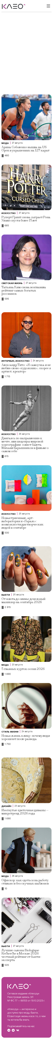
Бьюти (5, 595)
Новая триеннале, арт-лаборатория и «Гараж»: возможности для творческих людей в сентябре (22, 523)
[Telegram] (8, 1030)
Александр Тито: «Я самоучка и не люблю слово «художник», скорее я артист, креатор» (26, 368)
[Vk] (17, 1030)
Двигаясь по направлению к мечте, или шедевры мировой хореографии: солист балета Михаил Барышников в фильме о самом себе (25, 444)
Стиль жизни (9, 731)
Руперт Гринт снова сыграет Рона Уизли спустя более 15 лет (25, 218)
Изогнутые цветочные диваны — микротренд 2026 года (25, 811)
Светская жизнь (12, 283)
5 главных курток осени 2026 (23, 669)
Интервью (7, 361)
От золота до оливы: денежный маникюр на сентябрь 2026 (23, 600)
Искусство (8, 213)
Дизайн (6, 806)
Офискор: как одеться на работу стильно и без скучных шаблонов (25, 881)
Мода (5, 143)
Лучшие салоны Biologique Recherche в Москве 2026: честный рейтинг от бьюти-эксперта (21, 955)
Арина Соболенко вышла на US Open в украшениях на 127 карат (25, 148)
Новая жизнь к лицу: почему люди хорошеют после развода (25, 737)
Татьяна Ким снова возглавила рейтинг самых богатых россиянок (23, 290)
